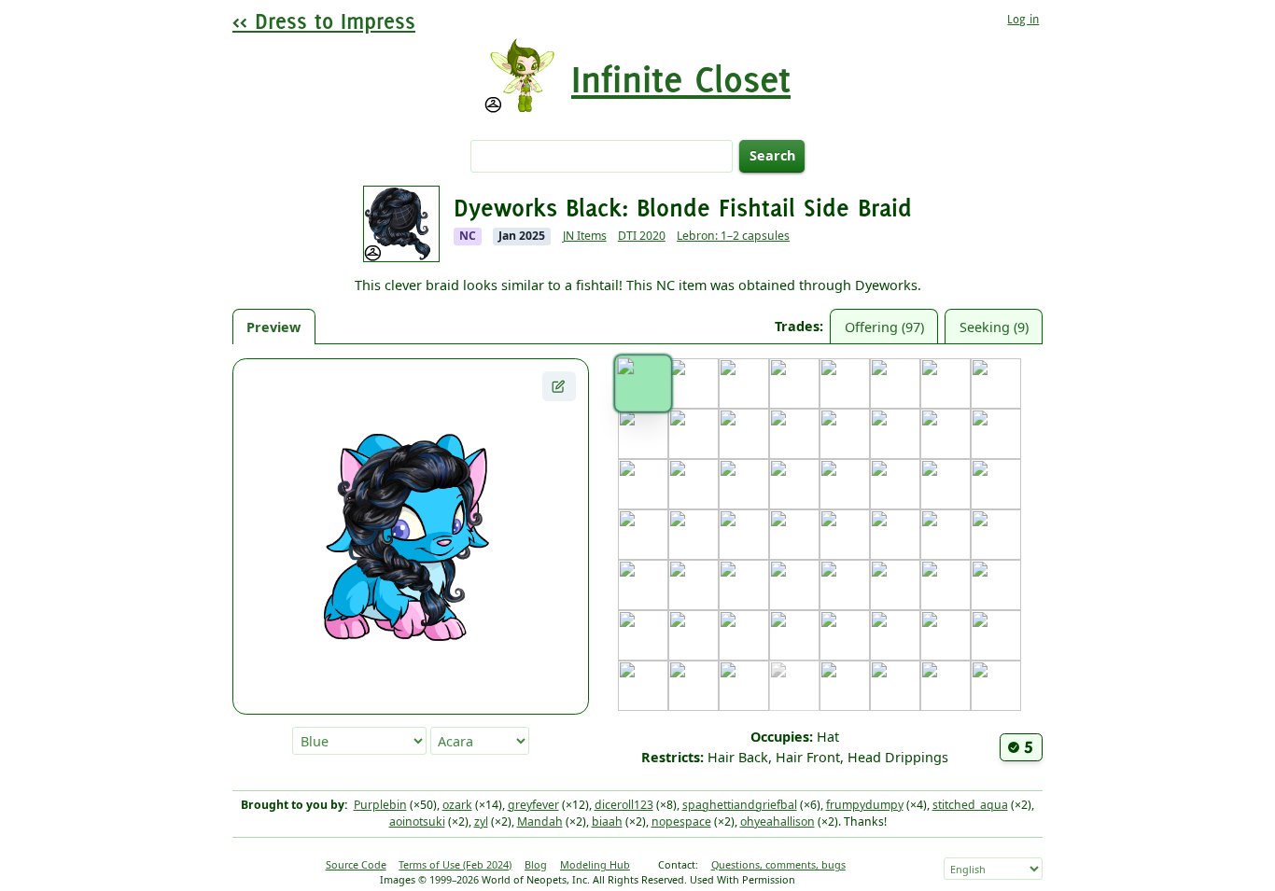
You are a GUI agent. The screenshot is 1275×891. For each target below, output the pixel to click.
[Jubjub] (845, 484)
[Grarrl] (996, 434)
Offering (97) (884, 327)
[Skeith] (845, 635)
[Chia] (945, 383)
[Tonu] (945, 635)
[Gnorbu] (945, 434)
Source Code (356, 864)
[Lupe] (945, 534)
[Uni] (643, 686)
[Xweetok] (895, 686)
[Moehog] (693, 585)
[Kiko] (996, 484)
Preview (273, 327)
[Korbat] (693, 534)
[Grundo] (643, 484)
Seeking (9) (994, 327)
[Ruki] (693, 635)
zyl (481, 821)
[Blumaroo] (744, 383)
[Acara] (642, 383)
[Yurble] (945, 686)
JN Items (585, 236)
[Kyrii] (845, 534)
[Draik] (693, 434)
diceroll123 (624, 805)
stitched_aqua (970, 805)
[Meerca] (643, 585)
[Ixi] (744, 484)
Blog (536, 864)
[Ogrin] (845, 585)
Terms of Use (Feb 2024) (455, 864)
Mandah (540, 821)
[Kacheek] (895, 484)
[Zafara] (996, 686)
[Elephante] (744, 434)
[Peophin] (895, 585)
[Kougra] (744, 534)
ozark (457, 805)
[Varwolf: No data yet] (794, 686)
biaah (607, 821)
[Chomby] (996, 383)
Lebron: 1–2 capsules (733, 236)
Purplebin (380, 805)
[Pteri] (996, 585)
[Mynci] (744, 585)
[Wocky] (845, 686)
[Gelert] (895, 434)
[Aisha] (693, 383)
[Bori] (794, 383)
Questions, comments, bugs (778, 864)
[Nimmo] (794, 585)
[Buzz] (895, 383)
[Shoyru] (794, 635)
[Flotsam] (845, 434)
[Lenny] (895, 534)
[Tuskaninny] (996, 635)
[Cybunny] (643, 434)
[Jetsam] (794, 484)
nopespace (681, 821)
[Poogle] (945, 585)
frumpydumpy (865, 805)
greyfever (533, 805)
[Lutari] (996, 534)
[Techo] (895, 635)
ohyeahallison (777, 821)
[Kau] (945, 484)
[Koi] (643, 534)
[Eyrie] (794, 434)
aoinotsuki (417, 821)
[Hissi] (693, 484)
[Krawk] (794, 534)
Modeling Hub (595, 864)
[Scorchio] (744, 635)
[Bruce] (845, 383)
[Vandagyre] (744, 686)
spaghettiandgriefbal (739, 805)
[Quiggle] (643, 635)
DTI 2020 (642, 236)
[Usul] (693, 686)
